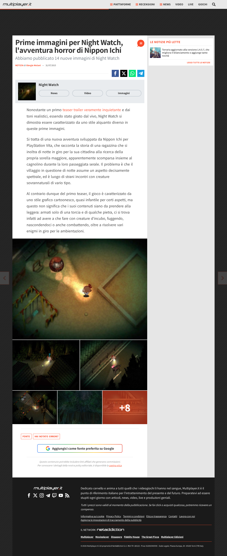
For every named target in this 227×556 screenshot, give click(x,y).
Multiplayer (87, 536)
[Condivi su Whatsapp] (132, 73)
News (54, 93)
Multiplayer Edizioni (172, 536)
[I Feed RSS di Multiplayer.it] (67, 495)
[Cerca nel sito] (214, 4)
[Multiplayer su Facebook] (29, 495)
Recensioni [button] (147, 4)
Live (190, 4)
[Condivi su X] (123, 73)
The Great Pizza (150, 536)
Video (179, 4)
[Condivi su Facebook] (115, 73)
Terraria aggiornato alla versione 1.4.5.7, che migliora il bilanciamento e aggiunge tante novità (185, 52)
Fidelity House (132, 536)
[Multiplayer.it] (17, 4)
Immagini (124, 93)
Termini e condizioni (133, 516)
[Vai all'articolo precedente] (222, 278)
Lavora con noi (187, 516)
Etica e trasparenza (156, 516)
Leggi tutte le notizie (198, 62)
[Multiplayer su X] (35, 495)
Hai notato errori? (46, 436)
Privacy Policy (113, 516)
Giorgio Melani (33, 65)
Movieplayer (102, 536)
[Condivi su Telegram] (140, 73)
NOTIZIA (19, 65)
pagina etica (115, 465)
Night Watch (49, 84)
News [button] (167, 4)
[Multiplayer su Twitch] (54, 495)
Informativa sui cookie (92, 516)
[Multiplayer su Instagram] (42, 495)
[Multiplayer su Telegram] (48, 495)
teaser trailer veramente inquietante (92, 109)
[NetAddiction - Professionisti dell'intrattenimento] (110, 530)
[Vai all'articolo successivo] (4, 278)
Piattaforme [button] (122, 4)
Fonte (26, 436)
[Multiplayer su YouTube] (61, 495)
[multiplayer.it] (48, 488)
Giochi (202, 4)
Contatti (172, 516)
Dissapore (116, 536)
